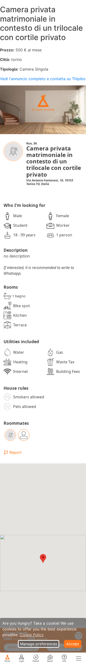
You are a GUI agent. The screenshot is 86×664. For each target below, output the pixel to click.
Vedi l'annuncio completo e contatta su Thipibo (43, 78)
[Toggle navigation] (78, 658)
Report (15, 452)
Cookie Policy (32, 634)
